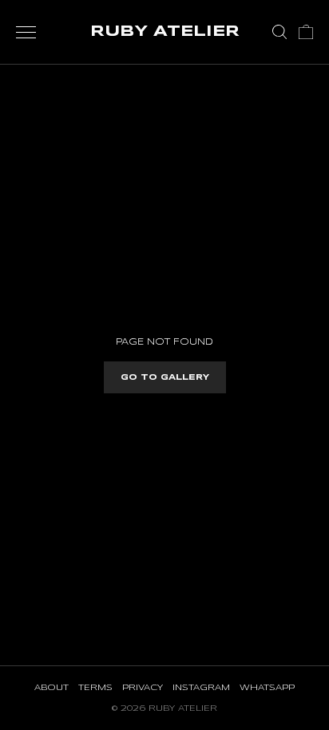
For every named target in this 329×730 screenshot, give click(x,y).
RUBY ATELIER (165, 31)
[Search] (279, 32)
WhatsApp (267, 688)
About (51, 688)
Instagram (201, 688)
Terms (95, 688)
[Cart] (306, 32)
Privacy (142, 688)
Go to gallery (165, 377)
